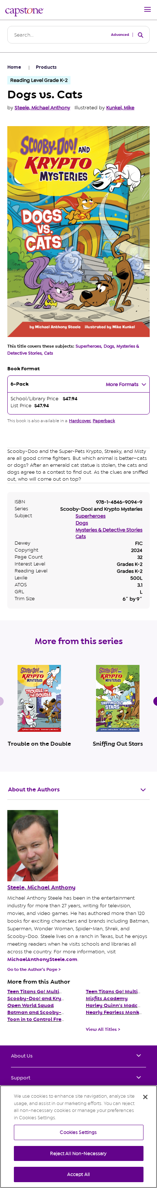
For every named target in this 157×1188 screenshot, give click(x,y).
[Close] (145, 1097)
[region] (78, 1136)
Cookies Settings (78, 1132)
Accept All (78, 1174)
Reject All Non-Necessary (78, 1153)
